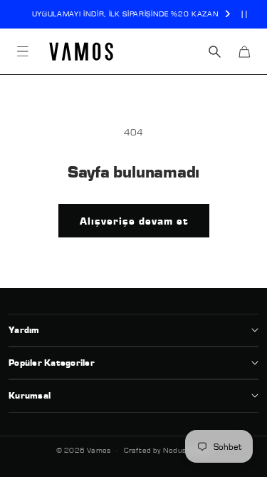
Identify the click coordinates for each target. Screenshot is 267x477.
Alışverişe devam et (134, 221)
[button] (23, 51)
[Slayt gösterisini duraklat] (244, 14)
